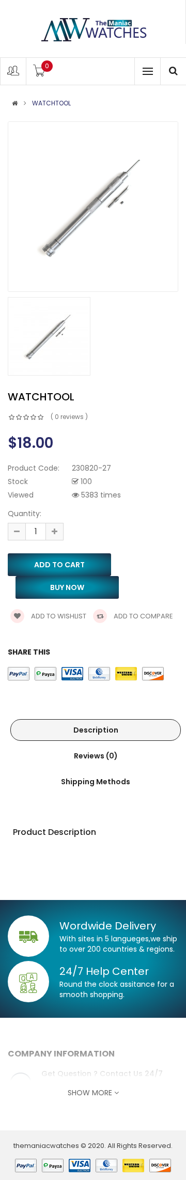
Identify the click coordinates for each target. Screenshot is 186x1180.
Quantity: (24, 513)
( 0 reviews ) (69, 416)
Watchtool (51, 103)
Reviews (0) (96, 756)
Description (95, 730)
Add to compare (142, 616)
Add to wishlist (57, 616)
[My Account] (13, 73)
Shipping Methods (95, 782)
